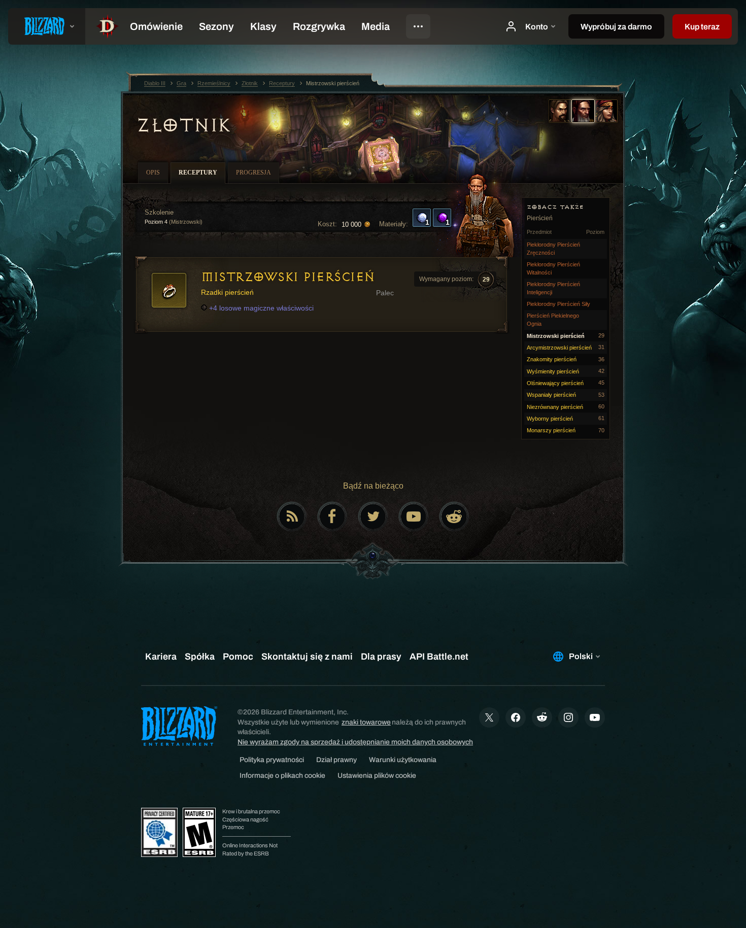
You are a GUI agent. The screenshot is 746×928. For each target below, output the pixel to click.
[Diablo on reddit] (454, 516)
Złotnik (183, 125)
